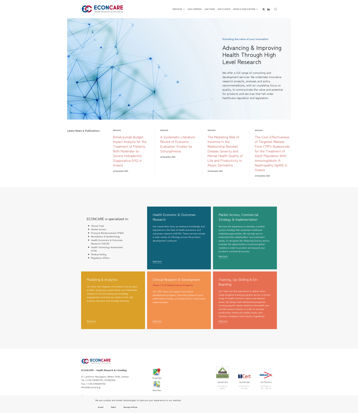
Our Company (195, 9)
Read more (157, 262)
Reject (113, 407)
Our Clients (223, 9)
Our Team (210, 9)
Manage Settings (130, 407)
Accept (100, 407)
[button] (275, 9)
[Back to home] (102, 9)
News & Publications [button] (244, 9)
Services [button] (177, 9)
